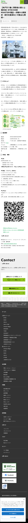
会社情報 (4, 364)
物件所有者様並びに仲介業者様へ (9, 495)
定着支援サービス (8, 339)
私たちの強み (7, 376)
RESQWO (6, 328)
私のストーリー (7, 442)
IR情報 (3, 384)
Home (2, 303)
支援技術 (6, 433)
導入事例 (6, 440)
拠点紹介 (6, 374)
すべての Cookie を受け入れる (13, 509)
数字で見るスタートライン (10, 421)
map (7, 142)
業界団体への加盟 (8, 381)
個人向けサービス (6, 346)
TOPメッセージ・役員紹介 (10, 370)
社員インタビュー (8, 416)
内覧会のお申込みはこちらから (10, 228)
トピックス (6, 428)
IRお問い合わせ (7, 404)
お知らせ (8, 303)
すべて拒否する (12, 513)
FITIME (5, 357)
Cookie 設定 (13, 517)
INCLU (5, 322)
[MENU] (26, 2)
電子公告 (6, 406)
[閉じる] (24, 499)
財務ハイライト (7, 395)
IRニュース (6, 390)
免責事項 (6, 408)
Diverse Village (7, 326)
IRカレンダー (7, 401)
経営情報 (6, 393)
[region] (13, 509)
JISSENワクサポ (7, 344)
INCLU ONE (6, 324)
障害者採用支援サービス (9, 342)
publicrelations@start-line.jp (10, 243)
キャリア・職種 (7, 419)
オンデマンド (7, 452)
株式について (7, 399)
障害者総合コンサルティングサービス (12, 335)
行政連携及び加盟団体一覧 (10, 379)
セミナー (4, 446)
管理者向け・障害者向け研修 (10, 337)
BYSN (5, 317)
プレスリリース (5, 21)
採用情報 (4, 413)
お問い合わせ (5, 456)
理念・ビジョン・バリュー (10, 368)
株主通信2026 (7, 388)
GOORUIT (6, 333)
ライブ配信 (6, 450)
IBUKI (5, 320)
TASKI (5, 331)
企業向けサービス (6, 315)
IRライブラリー (7, 397)
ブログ (3, 436)
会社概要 (6, 372)
